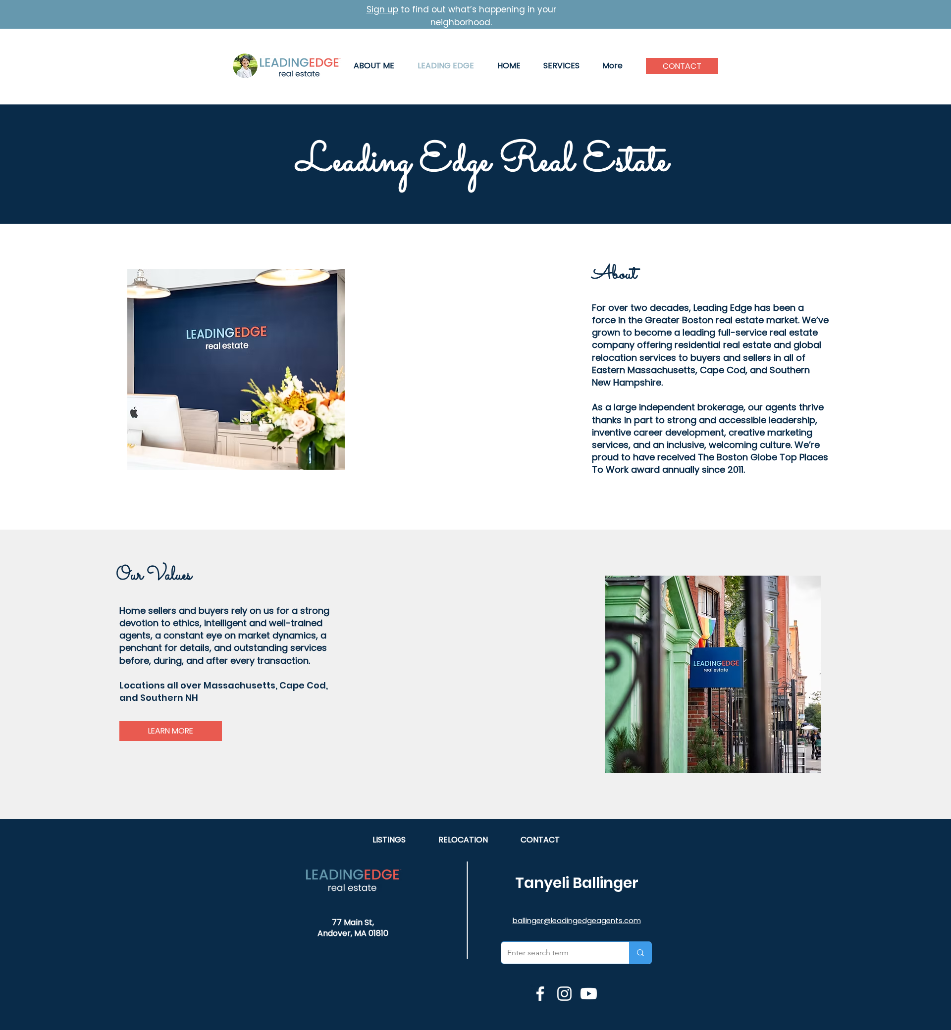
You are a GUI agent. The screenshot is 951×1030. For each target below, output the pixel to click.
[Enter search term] (640, 953)
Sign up (382, 9)
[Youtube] (588, 993)
